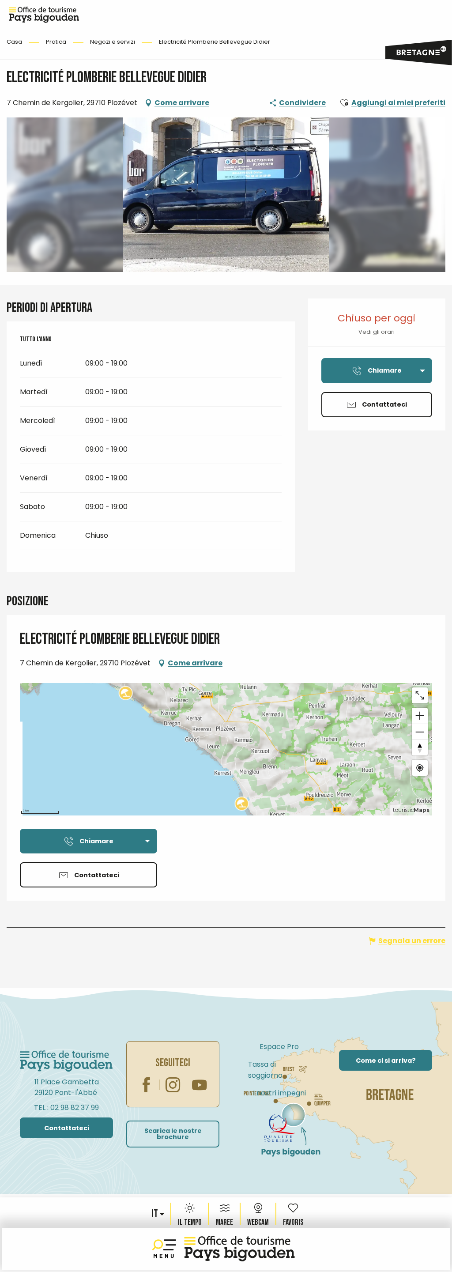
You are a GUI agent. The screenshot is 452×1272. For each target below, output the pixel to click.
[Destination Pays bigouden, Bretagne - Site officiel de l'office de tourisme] (239, 1248)
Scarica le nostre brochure (173, 1133)
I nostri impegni (279, 1093)
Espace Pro (279, 1047)
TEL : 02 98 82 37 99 (66, 1107)
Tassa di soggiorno (265, 1069)
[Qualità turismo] (279, 1128)
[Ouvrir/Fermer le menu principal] (166, 1248)
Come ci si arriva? (386, 1060)
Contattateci (66, 1128)
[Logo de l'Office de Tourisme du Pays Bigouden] (66, 1061)
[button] (155, 1214)
